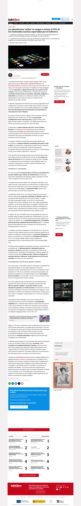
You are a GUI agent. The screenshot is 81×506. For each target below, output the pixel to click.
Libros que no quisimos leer (58, 160)
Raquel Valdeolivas (12, 449)
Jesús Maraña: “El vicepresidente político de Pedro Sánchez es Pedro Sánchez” (58, 294)
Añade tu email (59, 228)
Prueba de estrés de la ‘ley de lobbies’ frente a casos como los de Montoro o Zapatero (38, 453)
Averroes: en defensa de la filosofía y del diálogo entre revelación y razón (58, 152)
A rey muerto (34, 447)
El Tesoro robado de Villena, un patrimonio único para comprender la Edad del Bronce (16, 467)
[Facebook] (58, 487)
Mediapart (48, 23)
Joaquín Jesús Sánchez (35, 448)
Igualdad (33, 23)
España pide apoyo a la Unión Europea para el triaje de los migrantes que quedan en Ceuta (38, 467)
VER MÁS (69, 299)
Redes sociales (26, 380)
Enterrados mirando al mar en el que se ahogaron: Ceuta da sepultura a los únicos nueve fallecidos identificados (16, 441)
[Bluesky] (61, 487)
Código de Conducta (25, 131)
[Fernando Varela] (10, 75)
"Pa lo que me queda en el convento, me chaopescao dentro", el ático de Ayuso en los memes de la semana (16, 448)
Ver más (56, 359)
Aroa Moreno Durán (59, 162)
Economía (21, 23)
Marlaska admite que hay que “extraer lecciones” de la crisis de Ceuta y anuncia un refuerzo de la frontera (16, 461)
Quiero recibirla (59, 101)
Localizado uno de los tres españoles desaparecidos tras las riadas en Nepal (16, 453)
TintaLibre (54, 23)
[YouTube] (57, 489)
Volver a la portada (29, 475)
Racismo (14, 380)
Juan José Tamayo (59, 156)
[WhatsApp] (57, 487)
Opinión (16, 23)
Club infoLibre (62, 23)
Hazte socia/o (40, 492)
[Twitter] (63, 487)
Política (11, 23)
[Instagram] (68, 487)
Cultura (27, 23)
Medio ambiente (40, 23)
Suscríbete (56, 18)
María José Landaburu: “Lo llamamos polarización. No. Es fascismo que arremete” (58, 286)
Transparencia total (65, 20)
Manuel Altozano (12, 442)
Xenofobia (20, 380)
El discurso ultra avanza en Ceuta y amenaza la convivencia (38, 461)
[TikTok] (59, 489)
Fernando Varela (16, 75)
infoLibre (10, 456)
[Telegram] (65, 487)
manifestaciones (21, 357)
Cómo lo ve (57, 281)
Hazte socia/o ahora (19, 407)
